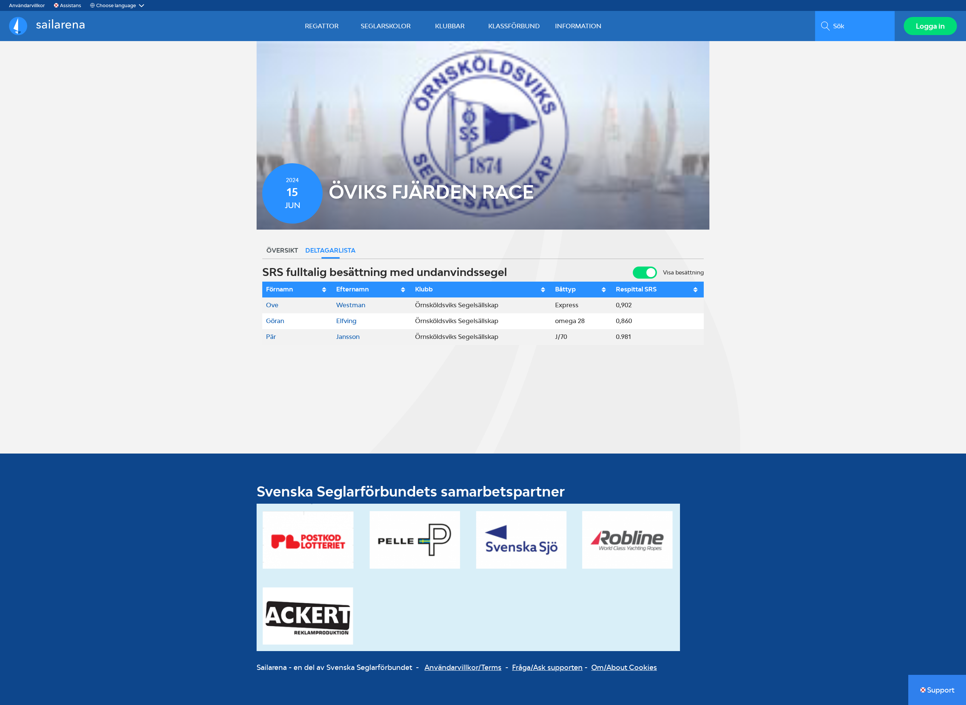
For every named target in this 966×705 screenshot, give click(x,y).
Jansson (348, 336)
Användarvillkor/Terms (463, 667)
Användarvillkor (27, 5)
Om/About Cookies (624, 667)
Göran (275, 321)
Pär (271, 336)
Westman (350, 305)
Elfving (346, 321)
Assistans (70, 5)
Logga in (930, 26)
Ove (272, 305)
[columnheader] (297, 289)
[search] (855, 26)
